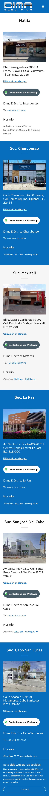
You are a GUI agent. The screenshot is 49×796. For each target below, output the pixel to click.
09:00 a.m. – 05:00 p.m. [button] (24, 254)
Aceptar (24, 790)
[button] (43, 6)
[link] (18, 6)
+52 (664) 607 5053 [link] (16, 238)
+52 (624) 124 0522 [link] (16, 615)
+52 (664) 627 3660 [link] (16, 110)
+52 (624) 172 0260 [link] (16, 740)
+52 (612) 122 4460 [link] (16, 487)
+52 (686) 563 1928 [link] (16, 363)
